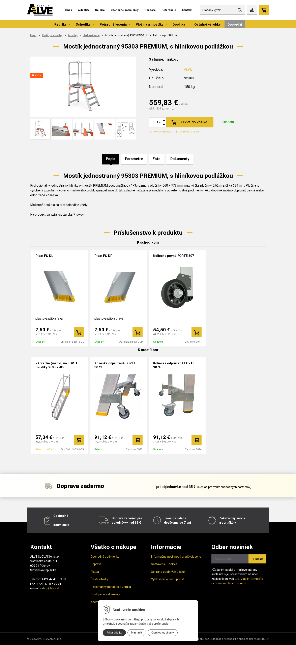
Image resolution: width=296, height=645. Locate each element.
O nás (68, 9)
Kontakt (186, 9)
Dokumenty (179, 159)
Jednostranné (91, 35)
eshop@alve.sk (50, 588)
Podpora (150, 9)
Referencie (169, 9)
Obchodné (60, 516)
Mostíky (73, 35)
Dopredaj (235, 24)
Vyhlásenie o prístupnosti (167, 579)
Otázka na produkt (188, 131)
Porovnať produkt (163, 131)
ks (159, 122)
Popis (110, 159)
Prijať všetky (114, 632)
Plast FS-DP (103, 256)
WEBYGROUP (261, 638)
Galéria (100, 9)
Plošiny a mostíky (52, 35)
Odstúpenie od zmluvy (105, 594)
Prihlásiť (257, 558)
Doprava (96, 564)
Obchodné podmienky (125, 9)
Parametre (134, 159)
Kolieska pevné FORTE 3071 (174, 256)
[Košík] (264, 10)
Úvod (33, 35)
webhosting (231, 638)
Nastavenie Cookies (164, 564)
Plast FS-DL (44, 256)
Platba (95, 572)
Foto (156, 159)
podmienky (61, 525)
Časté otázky (99, 579)
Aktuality (83, 9)
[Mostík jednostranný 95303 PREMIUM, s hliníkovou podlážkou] (83, 87)
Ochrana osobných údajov (168, 572)
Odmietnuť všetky (162, 632)
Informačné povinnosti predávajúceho (176, 556)
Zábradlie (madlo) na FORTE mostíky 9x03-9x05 (56, 365)
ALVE (188, 69)
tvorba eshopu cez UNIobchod (205, 638)
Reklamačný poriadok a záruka (111, 587)
